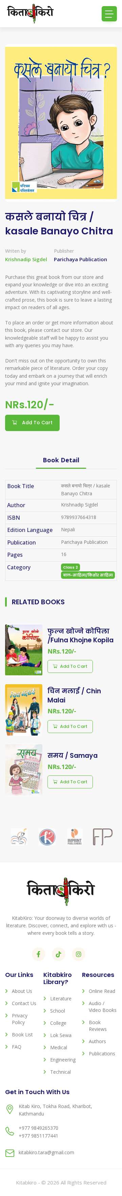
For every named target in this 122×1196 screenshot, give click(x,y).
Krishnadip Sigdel (26, 259)
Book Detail (61, 460)
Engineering (63, 1059)
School (57, 1010)
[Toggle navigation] (109, 13)
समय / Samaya (72, 755)
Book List (22, 1034)
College (58, 1023)
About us (22, 991)
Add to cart (73, 666)
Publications (102, 1053)
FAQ (16, 1046)
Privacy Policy (19, 1018)
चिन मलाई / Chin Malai (74, 695)
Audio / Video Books (103, 1006)
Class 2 (70, 567)
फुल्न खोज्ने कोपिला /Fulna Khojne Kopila (80, 636)
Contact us (24, 1003)
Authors (97, 1041)
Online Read (102, 991)
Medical (58, 1047)
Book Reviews (98, 1025)
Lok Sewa (61, 1035)
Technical (60, 1072)
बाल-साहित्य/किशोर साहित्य (88, 575)
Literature (61, 998)
